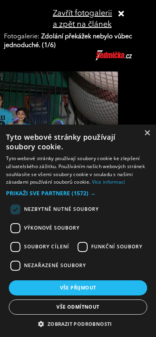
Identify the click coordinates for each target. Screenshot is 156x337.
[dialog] (78, 231)
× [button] (147, 133)
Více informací (108, 181)
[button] (78, 193)
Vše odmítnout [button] (77, 306)
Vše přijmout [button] (78, 287)
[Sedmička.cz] (124, 59)
